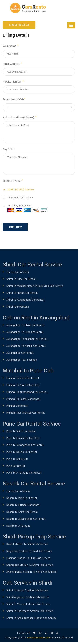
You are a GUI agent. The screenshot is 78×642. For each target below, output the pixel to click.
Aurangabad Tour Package (21, 359)
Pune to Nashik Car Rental (21, 452)
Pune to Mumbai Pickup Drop (23, 438)
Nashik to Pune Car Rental (21, 498)
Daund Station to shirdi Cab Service (27, 544)
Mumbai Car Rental (17, 405)
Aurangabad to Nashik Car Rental (26, 346)
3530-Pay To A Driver (19, 205)
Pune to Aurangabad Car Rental (25, 445)
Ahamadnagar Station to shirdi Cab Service (31, 571)
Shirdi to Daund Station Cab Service (27, 590)
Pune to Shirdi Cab (17, 458)
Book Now (15, 227)
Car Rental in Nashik (18, 491)
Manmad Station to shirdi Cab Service (28, 558)
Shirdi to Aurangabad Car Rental (25, 299)
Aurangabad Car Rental (20, 352)
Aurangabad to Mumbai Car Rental (26, 339)
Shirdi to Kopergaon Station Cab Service (29, 611)
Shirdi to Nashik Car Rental (22, 292)
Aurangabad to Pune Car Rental (25, 332)
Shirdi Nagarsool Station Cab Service (27, 597)
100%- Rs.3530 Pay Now (20, 189)
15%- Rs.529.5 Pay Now (20, 197)
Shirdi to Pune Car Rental (21, 279)
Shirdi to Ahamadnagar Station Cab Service (31, 618)
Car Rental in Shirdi (17, 272)
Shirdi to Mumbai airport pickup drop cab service (34, 286)
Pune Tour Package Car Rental (23, 472)
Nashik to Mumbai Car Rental (23, 505)
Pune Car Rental (15, 465)
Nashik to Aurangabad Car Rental (26, 518)
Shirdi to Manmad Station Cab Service (28, 604)
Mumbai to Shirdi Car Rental (22, 378)
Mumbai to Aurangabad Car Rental (26, 392)
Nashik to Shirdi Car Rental (22, 512)
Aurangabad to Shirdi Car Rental (25, 325)
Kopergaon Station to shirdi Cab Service (29, 565)
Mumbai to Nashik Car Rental (23, 399)
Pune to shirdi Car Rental (21, 431)
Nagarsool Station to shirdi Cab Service (29, 551)
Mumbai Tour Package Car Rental (25, 412)
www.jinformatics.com (38, 637)
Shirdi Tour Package (17, 306)
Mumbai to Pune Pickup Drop (23, 385)
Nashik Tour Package (18, 525)
